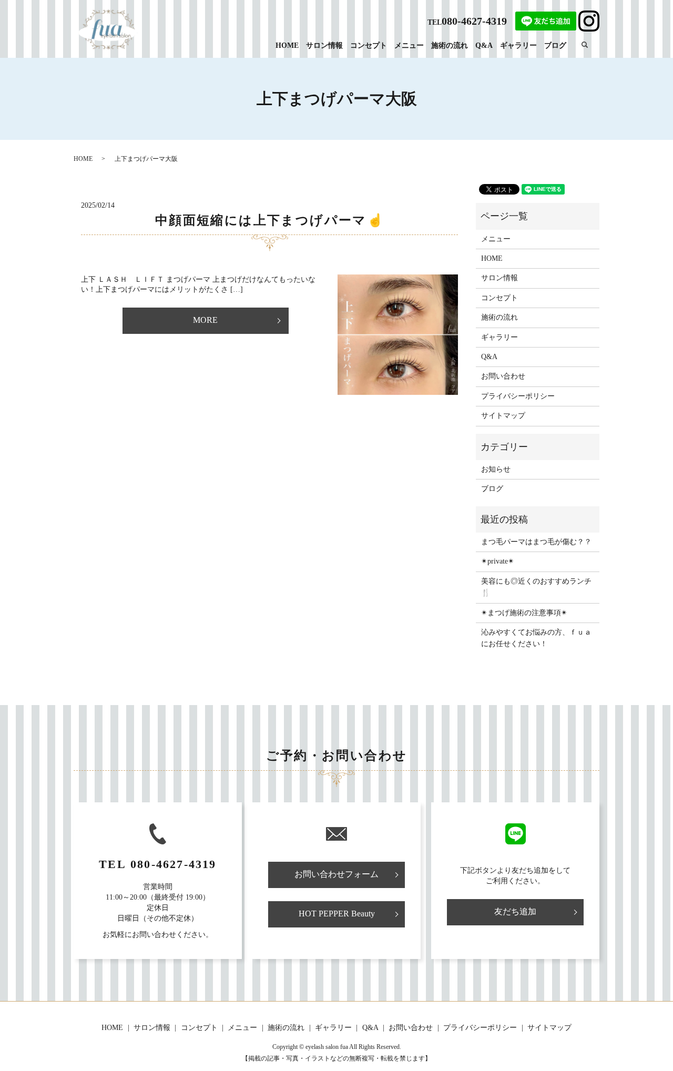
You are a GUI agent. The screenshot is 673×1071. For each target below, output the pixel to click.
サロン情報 (324, 45)
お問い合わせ (503, 376)
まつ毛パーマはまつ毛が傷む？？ (536, 542)
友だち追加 (515, 911)
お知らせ (496, 469)
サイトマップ (503, 416)
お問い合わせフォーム (336, 874)
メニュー (409, 45)
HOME (287, 45)
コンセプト (368, 45)
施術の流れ (449, 45)
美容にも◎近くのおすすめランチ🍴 (536, 587)
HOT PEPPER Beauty (337, 913)
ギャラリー (518, 45)
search (590, 45)
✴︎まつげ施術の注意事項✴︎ (524, 613)
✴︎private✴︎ (497, 561)
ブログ (555, 45)
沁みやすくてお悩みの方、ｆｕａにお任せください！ (536, 638)
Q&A (484, 45)
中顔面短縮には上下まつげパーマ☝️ (269, 220)
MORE (205, 319)
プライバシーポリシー (518, 396)
